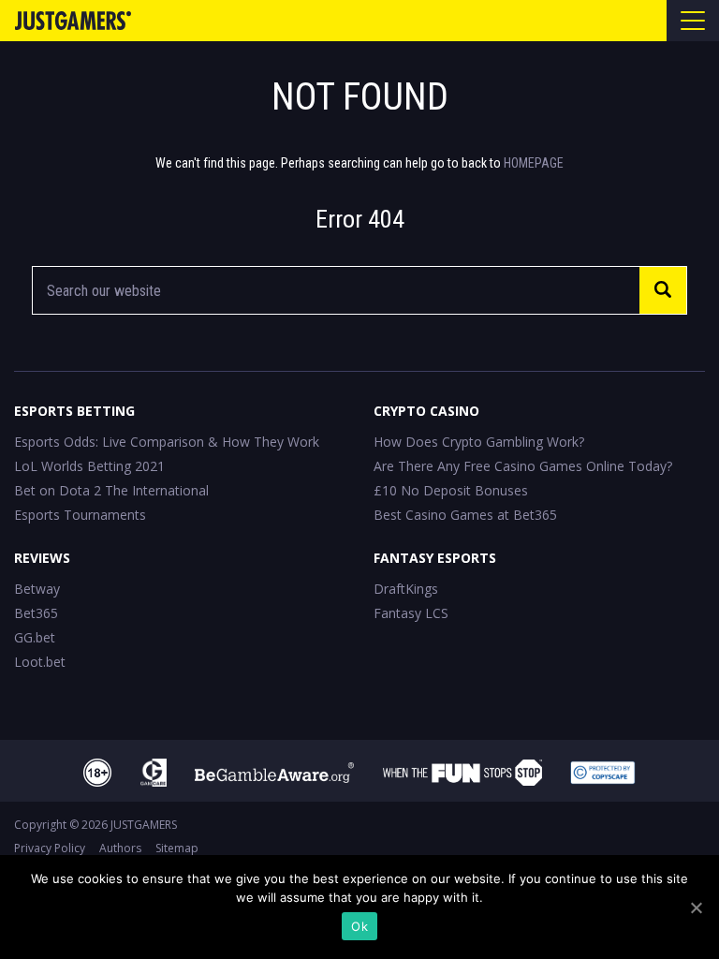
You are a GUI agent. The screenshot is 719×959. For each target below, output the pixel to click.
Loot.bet (40, 662)
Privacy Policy (49, 848)
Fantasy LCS (411, 613)
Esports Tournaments (80, 515)
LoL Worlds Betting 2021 (89, 466)
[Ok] (695, 907)
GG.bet (34, 637)
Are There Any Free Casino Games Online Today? (523, 466)
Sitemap (176, 848)
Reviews (42, 558)
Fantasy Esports (435, 558)
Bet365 (36, 613)
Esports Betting (74, 411)
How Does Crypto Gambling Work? (479, 441)
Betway (37, 589)
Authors (120, 848)
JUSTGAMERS (143, 825)
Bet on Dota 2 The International (111, 490)
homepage (534, 162)
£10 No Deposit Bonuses (451, 490)
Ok (359, 926)
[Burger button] (693, 20)
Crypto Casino (426, 411)
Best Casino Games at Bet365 (465, 515)
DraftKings (406, 589)
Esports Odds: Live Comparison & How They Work (166, 441)
